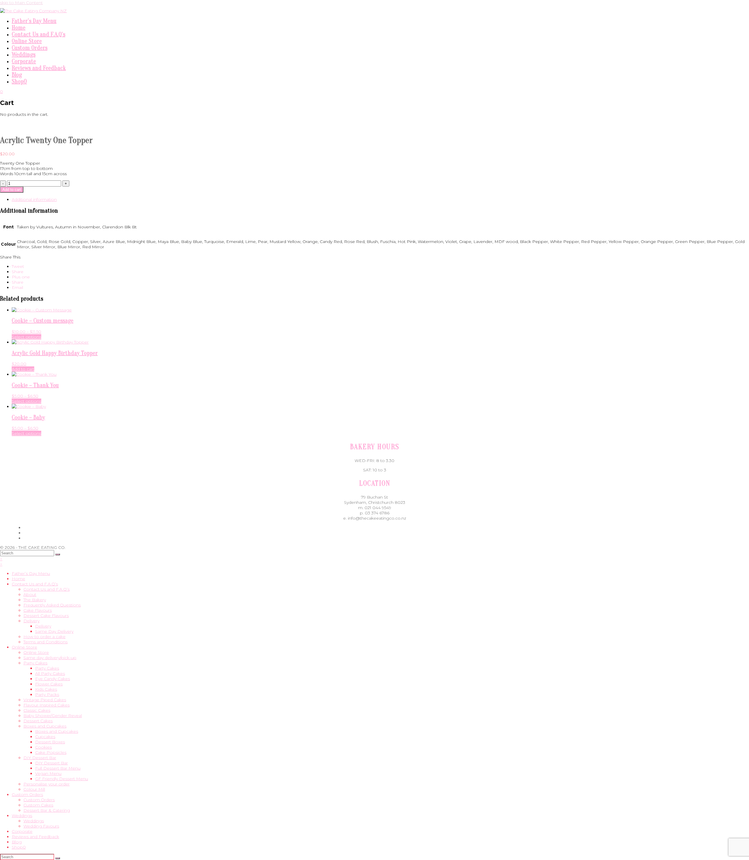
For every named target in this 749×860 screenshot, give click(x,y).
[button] (18, 266)
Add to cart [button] (23, 369)
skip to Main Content (21, 2)
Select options (26, 336)
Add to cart (11, 189)
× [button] (1, 558)
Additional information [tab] (34, 199)
